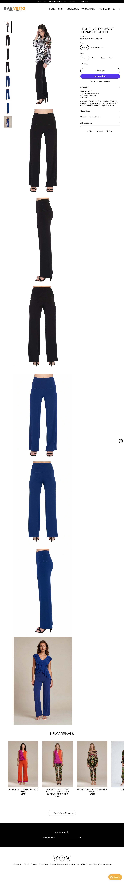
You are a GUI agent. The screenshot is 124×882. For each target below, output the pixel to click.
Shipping (83, 38)
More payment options (100, 81)
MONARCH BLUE (97, 47)
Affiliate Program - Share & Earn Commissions (96, 864)
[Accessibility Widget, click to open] (121, 441)
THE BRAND (104, 9)
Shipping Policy (17, 864)
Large (103, 58)
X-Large (94, 58)
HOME (52, 9)
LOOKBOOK (73, 9)
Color (82, 43)
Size (82, 53)
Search (26, 864)
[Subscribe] (79, 837)
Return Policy (43, 864)
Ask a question (86, 123)
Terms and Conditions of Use (59, 864)
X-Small (84, 63)
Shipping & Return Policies (90, 117)
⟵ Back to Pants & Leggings (62, 813)
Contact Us (75, 864)
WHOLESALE (88, 9)
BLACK (84, 47)
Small (111, 58)
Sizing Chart (85, 111)
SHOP (61, 9)
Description (84, 87)
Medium (84, 58)
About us (34, 864)
